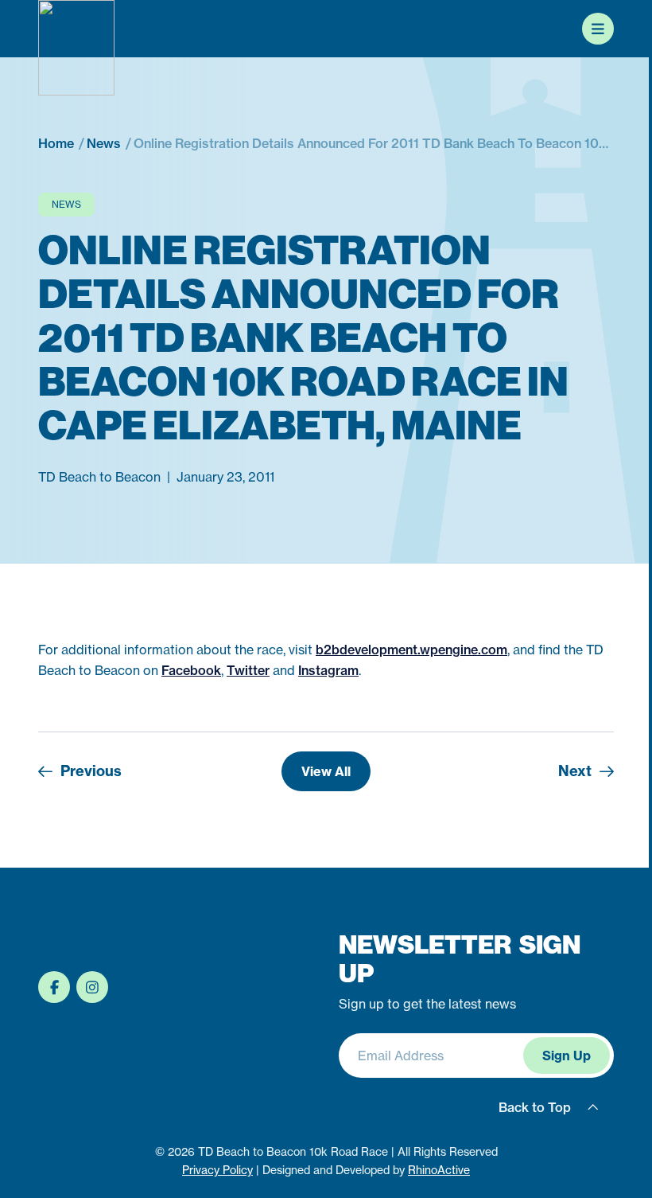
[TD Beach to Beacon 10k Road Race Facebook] (54, 987)
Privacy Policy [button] (217, 1170)
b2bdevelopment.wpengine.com (411, 650)
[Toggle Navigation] (598, 29)
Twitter (248, 670)
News (66, 204)
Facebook (191, 670)
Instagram (328, 670)
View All (326, 771)
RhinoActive (439, 1170)
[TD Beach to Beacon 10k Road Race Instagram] (92, 987)
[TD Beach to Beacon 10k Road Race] (76, 48)
